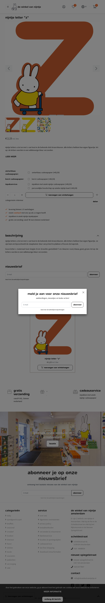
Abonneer (77, 305)
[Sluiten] (83, 292)
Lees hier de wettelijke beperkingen (52, 310)
